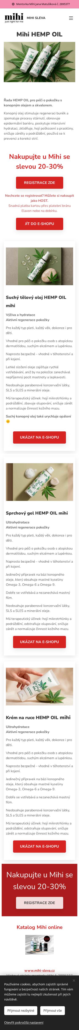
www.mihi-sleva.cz (39, 970)
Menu (71, 18)
